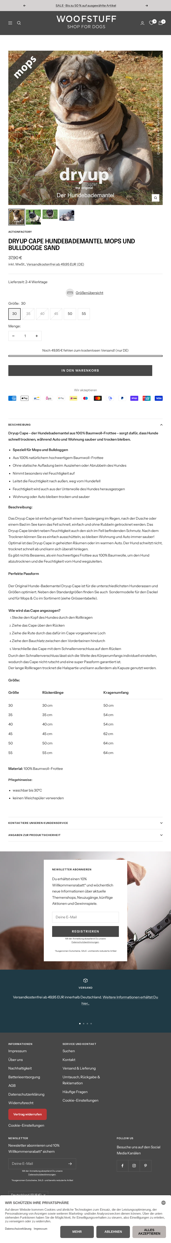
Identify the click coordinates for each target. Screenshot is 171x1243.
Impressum (17, 1051)
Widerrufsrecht (20, 1103)
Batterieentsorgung (24, 1077)
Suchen (69, 1051)
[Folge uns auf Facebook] (122, 1165)
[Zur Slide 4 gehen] (91, 1023)
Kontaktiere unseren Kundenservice (38, 822)
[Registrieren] (70, 1163)
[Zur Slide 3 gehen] (87, 1023)
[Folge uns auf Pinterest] (145, 1165)
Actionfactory (20, 231)
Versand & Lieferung (79, 1068)
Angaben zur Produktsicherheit (34, 835)
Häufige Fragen (75, 1092)
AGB (12, 1085)
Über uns (15, 1060)
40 (42, 314)
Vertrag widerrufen (27, 1114)
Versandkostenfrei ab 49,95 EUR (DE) (55, 264)
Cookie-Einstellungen (26, 1125)
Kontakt (69, 1060)
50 (70, 314)
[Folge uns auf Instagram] (134, 1165)
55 (84, 314)
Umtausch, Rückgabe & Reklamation (81, 1080)
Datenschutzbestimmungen (85, 942)
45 (56, 314)
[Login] (142, 23)
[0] (151, 23)
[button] (85, 293)
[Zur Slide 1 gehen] (79, 1023)
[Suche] (19, 23)
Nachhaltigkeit (20, 1068)
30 (14, 314)
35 (28, 314)
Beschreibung (19, 424)
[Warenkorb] (160, 23)
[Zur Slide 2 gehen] (83, 1023)
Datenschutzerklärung (26, 1094)
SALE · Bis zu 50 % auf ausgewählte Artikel (86, 6)
